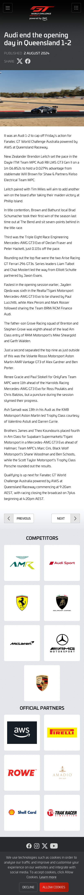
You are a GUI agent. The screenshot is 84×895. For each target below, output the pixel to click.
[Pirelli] (62, 733)
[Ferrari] (22, 603)
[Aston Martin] (22, 563)
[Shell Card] (22, 813)
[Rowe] (22, 773)
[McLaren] (22, 643)
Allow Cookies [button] (54, 887)
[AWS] (22, 733)
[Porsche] (42, 683)
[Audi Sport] (62, 563)
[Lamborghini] (62, 603)
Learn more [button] (47, 877)
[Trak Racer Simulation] (62, 813)
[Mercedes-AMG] (62, 643)
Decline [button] (28, 887)
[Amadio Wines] (62, 773)
